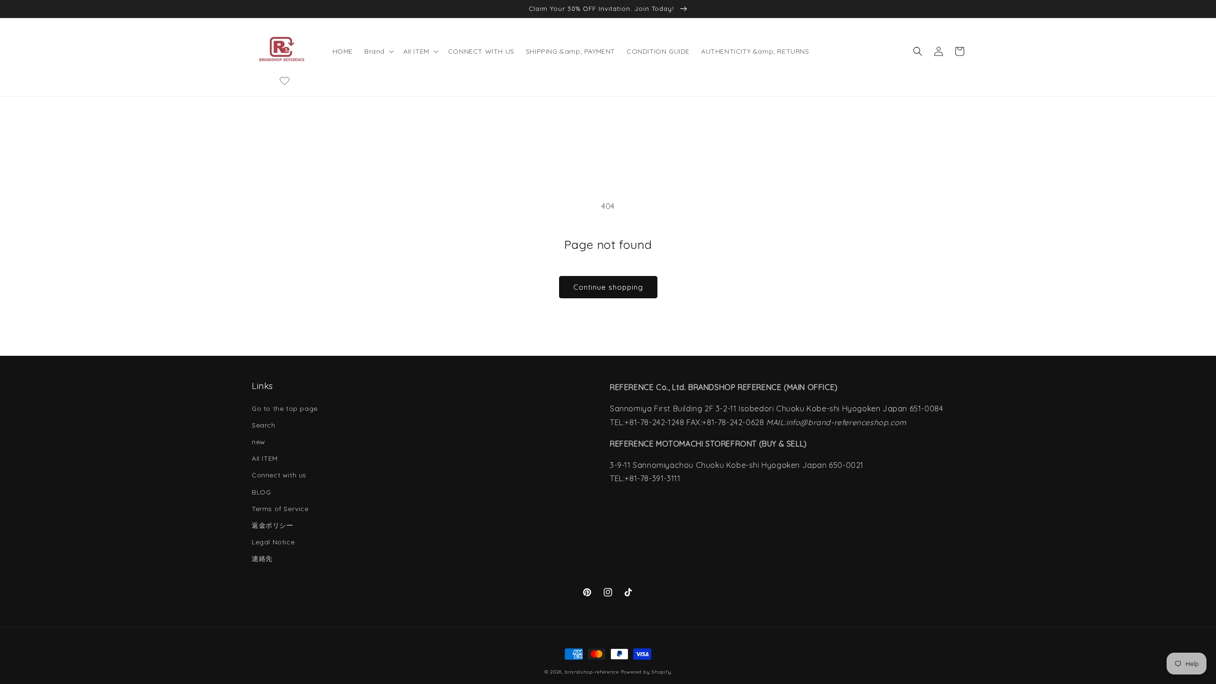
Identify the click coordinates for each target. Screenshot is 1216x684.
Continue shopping (608, 287)
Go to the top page (285, 408)
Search (264, 425)
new (259, 441)
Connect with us (279, 475)
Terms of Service (280, 508)
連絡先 (262, 558)
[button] (378, 51)
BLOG (261, 492)
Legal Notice (273, 542)
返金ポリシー (273, 525)
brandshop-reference (591, 672)
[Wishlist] (284, 80)
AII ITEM (265, 458)
